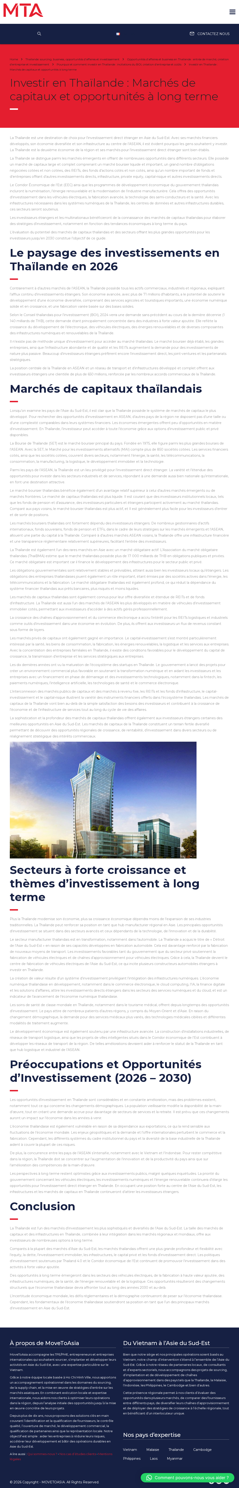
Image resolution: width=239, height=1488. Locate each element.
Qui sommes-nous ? (42, 1454)
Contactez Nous (213, 34)
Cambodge (202, 1450)
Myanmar (175, 1458)
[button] (187, 1477)
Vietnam (130, 1450)
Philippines (132, 1458)
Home (14, 59)
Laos (154, 1458)
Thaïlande (176, 1450)
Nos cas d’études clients (78, 1454)
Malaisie (152, 1450)
